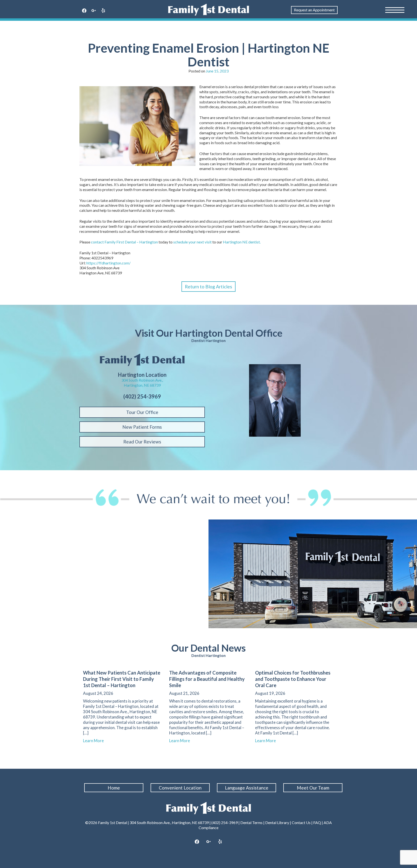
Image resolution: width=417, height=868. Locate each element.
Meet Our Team (313, 787)
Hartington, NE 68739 (142, 385)
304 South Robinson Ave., (142, 380)
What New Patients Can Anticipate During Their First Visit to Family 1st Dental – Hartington (121, 679)
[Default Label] (103, 11)
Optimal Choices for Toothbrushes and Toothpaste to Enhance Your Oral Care (292, 679)
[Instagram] (94, 11)
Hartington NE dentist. (242, 242)
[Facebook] (84, 11)
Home (114, 787)
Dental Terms (251, 822)
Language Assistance (246, 787)
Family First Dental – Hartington (131, 242)
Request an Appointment (314, 9)
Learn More (95, 740)
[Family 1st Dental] (208, 10)
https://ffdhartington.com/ (108, 263)
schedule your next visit (192, 242)
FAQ (317, 822)
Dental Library (277, 822)
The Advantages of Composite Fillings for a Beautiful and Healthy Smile (207, 679)
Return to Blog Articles (208, 286)
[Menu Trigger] (394, 9)
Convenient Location (180, 787)
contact (97, 242)
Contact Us (301, 822)
